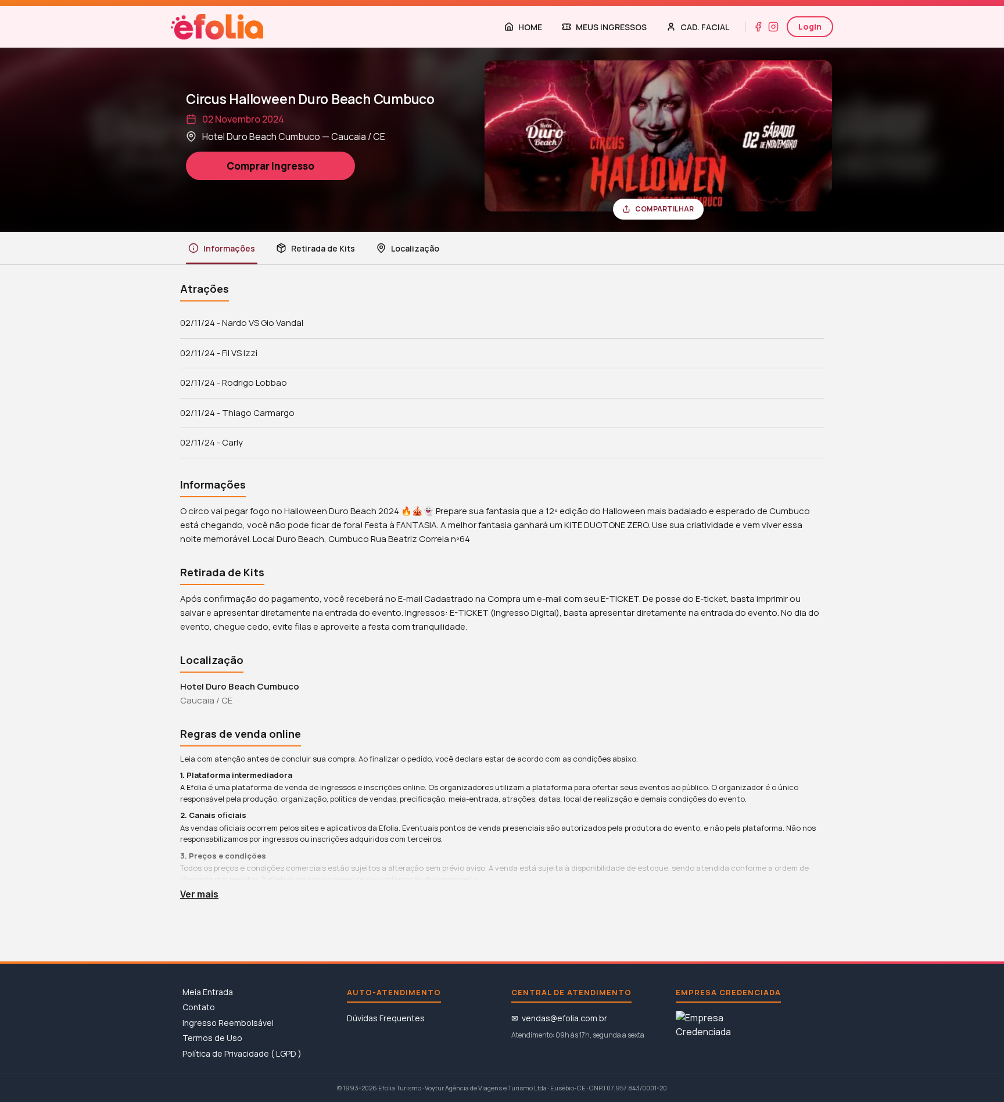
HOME (530, 27)
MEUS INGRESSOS (611, 27)
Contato (198, 1007)
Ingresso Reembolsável (228, 1022)
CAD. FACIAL (704, 27)
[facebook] (758, 26)
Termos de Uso (212, 1037)
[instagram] (773, 26)
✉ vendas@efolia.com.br (559, 1018)
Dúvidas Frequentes (386, 1018)
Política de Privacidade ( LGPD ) (242, 1053)
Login (810, 26)
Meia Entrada (207, 991)
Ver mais (199, 894)
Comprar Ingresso (270, 166)
